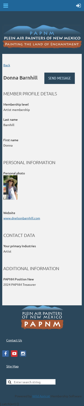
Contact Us (14, 340)
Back (6, 65)
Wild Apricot (41, 396)
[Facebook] (5, 353)
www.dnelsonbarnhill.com (21, 218)
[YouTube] (14, 353)
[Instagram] (23, 353)
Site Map (12, 366)
